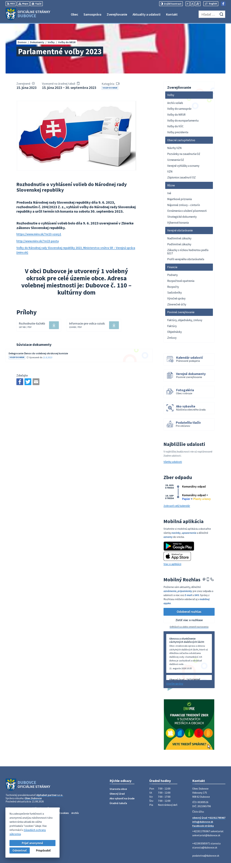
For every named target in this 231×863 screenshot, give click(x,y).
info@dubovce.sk (202, 821)
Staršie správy (174, 683)
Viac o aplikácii (172, 564)
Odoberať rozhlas (189, 611)
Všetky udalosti (173, 461)
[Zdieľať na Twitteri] (28, 381)
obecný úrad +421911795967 (208, 817)
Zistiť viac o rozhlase (189, 620)
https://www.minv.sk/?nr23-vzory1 (38, 234)
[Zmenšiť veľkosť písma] (188, 3)
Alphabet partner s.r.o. (49, 795)
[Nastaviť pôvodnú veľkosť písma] (192, 3)
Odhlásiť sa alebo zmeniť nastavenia (189, 626)
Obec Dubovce (33, 798)
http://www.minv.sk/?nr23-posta (37, 241)
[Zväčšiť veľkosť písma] (198, 3)
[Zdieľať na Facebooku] (19, 381)
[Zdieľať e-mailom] (36, 381)
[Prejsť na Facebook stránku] (223, 3)
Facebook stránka (203, 825)
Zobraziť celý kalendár (177, 505)
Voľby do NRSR (110, 88)
